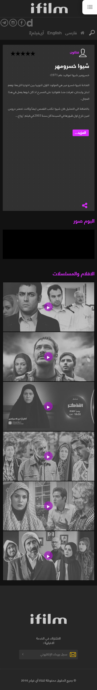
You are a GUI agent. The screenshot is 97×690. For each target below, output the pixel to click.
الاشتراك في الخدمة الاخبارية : (48, 640)
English (54, 32)
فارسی (71, 32)
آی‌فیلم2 (36, 32)
